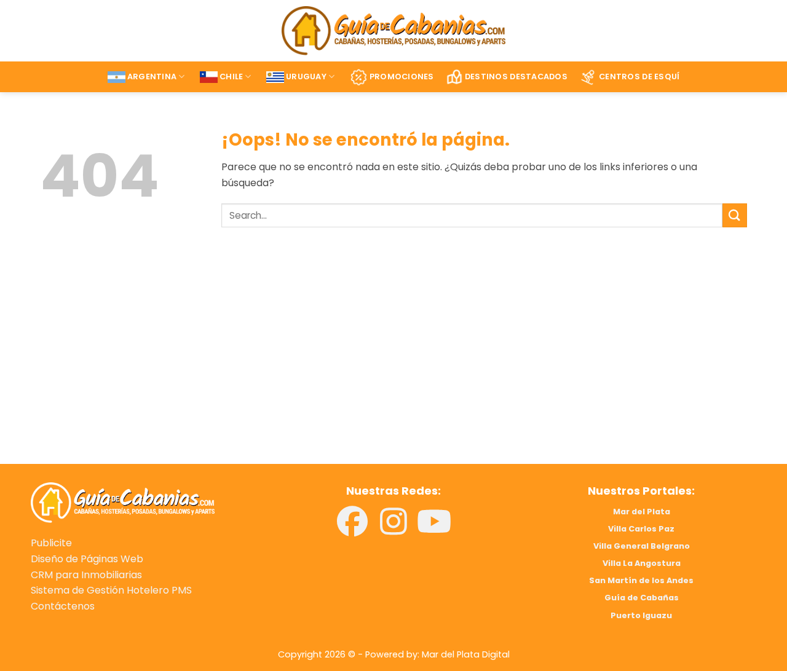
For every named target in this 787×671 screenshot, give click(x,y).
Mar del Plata (641, 511)
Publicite (51, 543)
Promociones (402, 76)
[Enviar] (734, 215)
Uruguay (306, 76)
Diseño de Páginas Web (87, 559)
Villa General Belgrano (641, 546)
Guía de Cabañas (641, 597)
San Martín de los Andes (641, 580)
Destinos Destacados (516, 76)
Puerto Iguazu (641, 615)
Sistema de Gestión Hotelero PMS (111, 590)
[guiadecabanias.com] (123, 502)
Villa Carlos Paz (641, 529)
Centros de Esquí (639, 76)
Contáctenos (63, 606)
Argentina (151, 76)
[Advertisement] (207, 363)
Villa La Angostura (642, 563)
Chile (231, 76)
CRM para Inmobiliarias (86, 575)
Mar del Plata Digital (466, 654)
